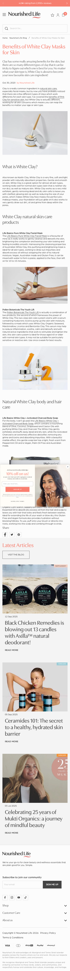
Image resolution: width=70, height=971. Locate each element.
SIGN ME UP (17, 489)
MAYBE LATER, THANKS (17, 501)
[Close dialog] (67, 466)
